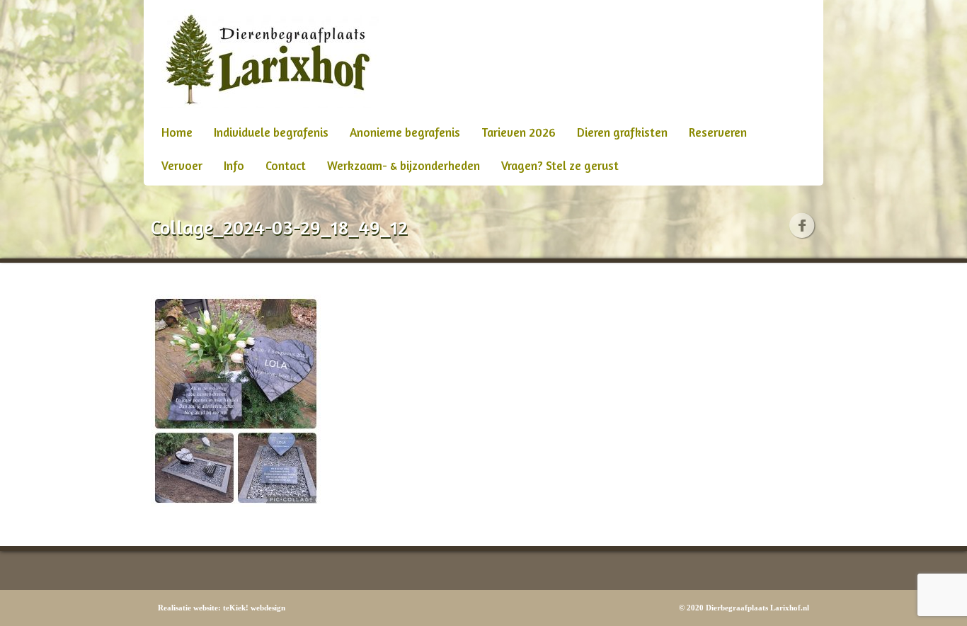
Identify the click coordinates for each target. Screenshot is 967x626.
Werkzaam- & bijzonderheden (403, 165)
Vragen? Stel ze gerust (560, 165)
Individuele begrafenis (271, 132)
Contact (285, 165)
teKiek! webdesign (254, 607)
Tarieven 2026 (518, 132)
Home (177, 132)
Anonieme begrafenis (405, 132)
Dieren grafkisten (622, 132)
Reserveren (718, 132)
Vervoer (181, 165)
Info (234, 165)
